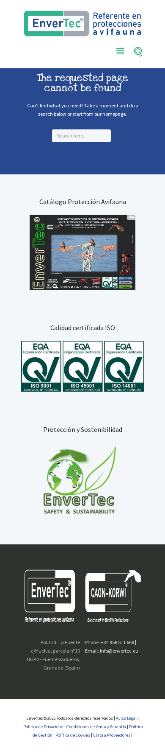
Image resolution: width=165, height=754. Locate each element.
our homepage (110, 114)
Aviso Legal (126, 718)
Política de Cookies (72, 735)
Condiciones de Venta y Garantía (96, 726)
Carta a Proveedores (111, 735)
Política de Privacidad (43, 726)
